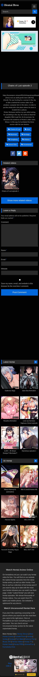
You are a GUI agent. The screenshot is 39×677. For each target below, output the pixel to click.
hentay (5, 639)
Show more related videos (19, 200)
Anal (28, 129)
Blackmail (13, 134)
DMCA (8, 666)
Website (4, 269)
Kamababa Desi (9, 647)
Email (4, 259)
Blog (10, 663)
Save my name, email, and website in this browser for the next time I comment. (17, 285)
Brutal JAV (7, 642)
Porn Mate (19, 639)
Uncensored (27, 144)
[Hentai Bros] (19, 657)
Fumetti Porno (20, 636)
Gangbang (14, 139)
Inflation (27, 139)
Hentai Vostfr (7, 644)
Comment (5, 222)
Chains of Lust (15, 129)
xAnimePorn (29, 644)
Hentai (29, 636)
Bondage (26, 134)
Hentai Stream (22, 634)
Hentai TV (28, 642)
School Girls (12, 144)
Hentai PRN (18, 644)
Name (4, 250)
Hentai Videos (17, 642)
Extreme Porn (30, 639)
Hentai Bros (11, 5)
